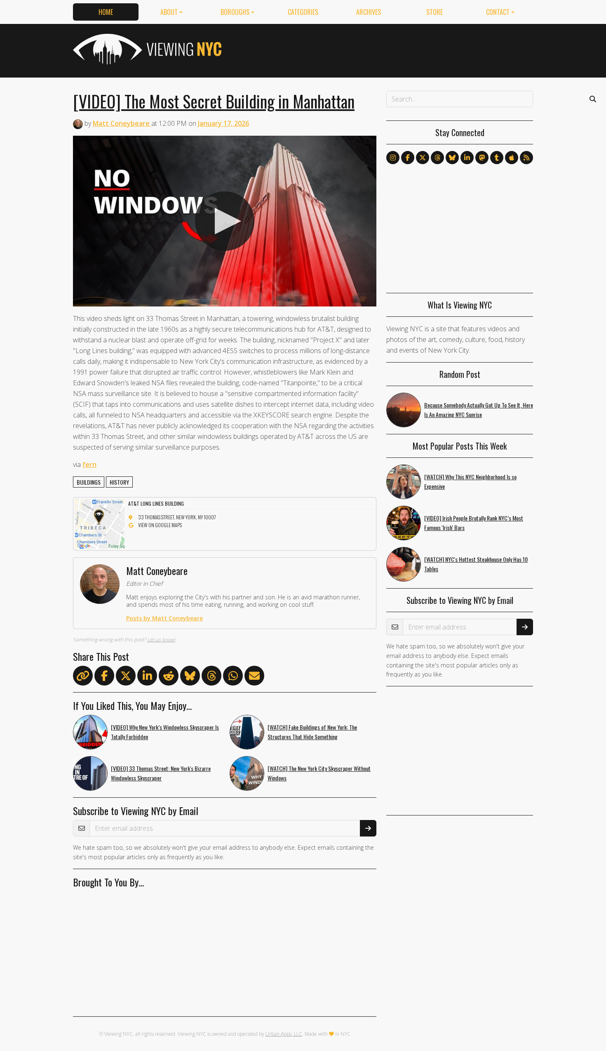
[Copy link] (83, 676)
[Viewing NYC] (146, 49)
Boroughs (235, 12)
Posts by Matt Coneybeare (164, 618)
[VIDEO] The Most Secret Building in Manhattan (214, 101)
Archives (368, 12)
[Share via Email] (254, 677)
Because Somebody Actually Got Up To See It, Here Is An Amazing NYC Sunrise (478, 410)
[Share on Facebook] (104, 677)
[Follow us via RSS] (526, 157)
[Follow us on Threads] (437, 157)
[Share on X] (126, 677)
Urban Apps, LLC (283, 1033)
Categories (303, 12)
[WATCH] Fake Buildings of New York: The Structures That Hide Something (312, 732)
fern (89, 464)
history (119, 482)
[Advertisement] (383, 49)
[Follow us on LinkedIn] (467, 157)
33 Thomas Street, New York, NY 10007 (177, 517)
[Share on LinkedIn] (147, 677)
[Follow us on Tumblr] (496, 157)
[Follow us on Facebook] (407, 157)
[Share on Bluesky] (190, 677)
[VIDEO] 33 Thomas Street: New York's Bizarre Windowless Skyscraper (161, 773)
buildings (89, 482)
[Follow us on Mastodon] (482, 157)
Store (434, 12)
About (169, 12)
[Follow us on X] (422, 157)
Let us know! (161, 639)
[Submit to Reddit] (169, 677)
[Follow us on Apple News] (511, 157)
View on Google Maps (160, 524)
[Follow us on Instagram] (392, 157)
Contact (498, 12)
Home (106, 12)
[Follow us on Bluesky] (452, 157)
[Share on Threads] (211, 677)
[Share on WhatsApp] (233, 677)
